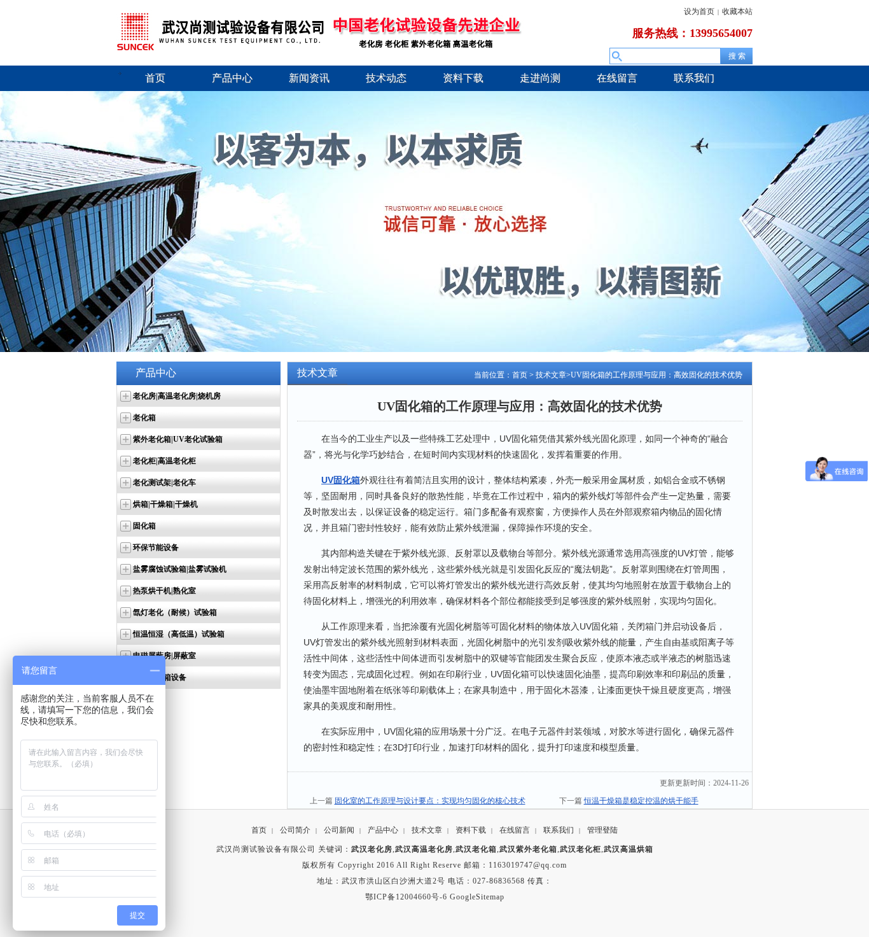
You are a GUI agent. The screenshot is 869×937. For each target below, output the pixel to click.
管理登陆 (602, 830)
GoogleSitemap (477, 896)
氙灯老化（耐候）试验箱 (175, 612)
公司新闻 (339, 830)
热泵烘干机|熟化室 (164, 590)
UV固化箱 (340, 480)
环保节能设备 (156, 547)
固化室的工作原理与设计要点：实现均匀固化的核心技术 (430, 800)
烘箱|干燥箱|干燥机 (165, 504)
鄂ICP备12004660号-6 (406, 896)
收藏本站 (737, 11)
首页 (519, 374)
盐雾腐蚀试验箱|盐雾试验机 (179, 569)
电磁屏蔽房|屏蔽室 (164, 655)
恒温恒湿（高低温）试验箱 (179, 634)
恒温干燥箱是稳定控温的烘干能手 (641, 800)
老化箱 (144, 417)
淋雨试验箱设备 (159, 677)
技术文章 (551, 374)
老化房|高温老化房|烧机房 (177, 395)
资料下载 (470, 830)
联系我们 (558, 830)
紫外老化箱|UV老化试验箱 (178, 439)
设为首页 (699, 11)
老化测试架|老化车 (164, 482)
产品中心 (383, 830)
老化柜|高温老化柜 (164, 460)
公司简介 (295, 830)
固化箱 (144, 525)
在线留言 (514, 830)
